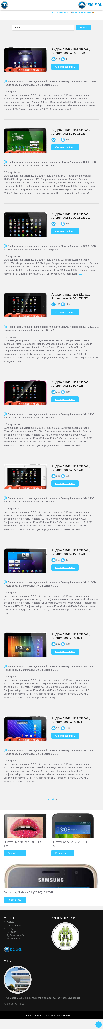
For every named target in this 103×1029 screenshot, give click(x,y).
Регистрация (14, 925)
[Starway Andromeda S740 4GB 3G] (25, 306)
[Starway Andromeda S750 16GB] (25, 60)
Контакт (11, 931)
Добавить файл (15, 935)
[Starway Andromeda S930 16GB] (25, 142)
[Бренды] (4, 5)
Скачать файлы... (65, 66)
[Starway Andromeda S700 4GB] (25, 477)
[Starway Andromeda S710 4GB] (25, 393)
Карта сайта (14, 938)
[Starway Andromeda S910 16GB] (25, 564)
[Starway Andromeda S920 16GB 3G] (25, 228)
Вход (10, 928)
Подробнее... (14, 853)
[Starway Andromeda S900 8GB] (25, 649)
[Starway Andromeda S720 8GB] (25, 729)
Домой (10, 921)
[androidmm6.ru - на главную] (13, 949)
